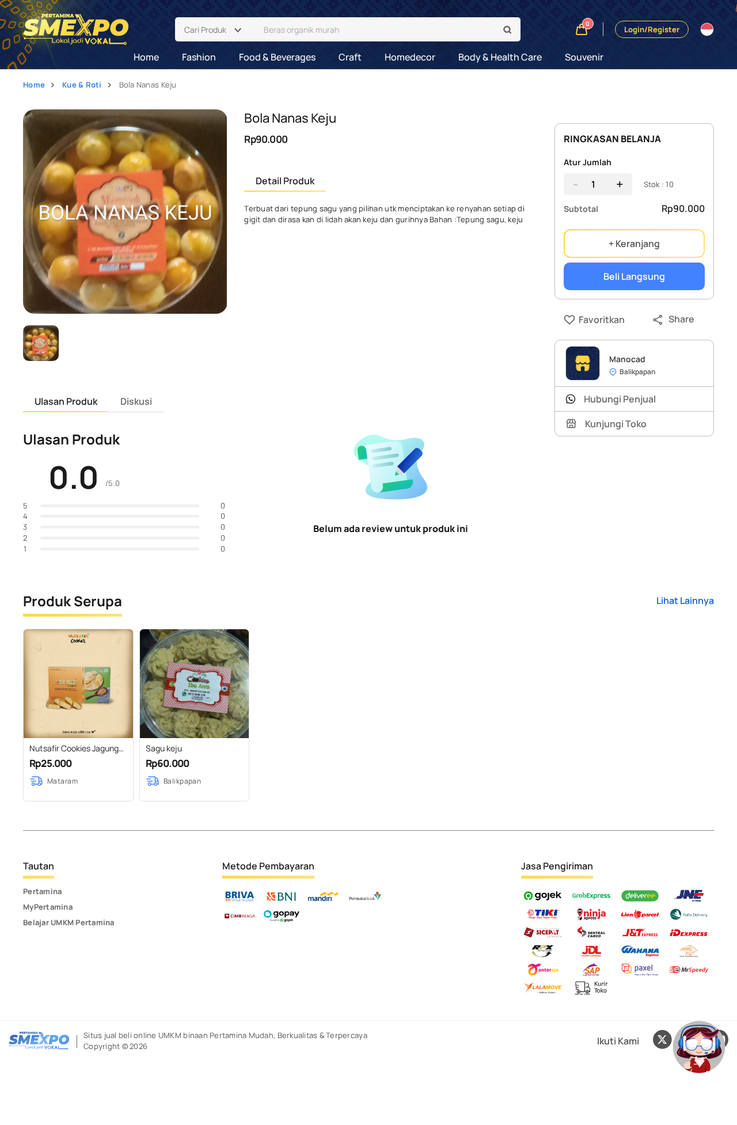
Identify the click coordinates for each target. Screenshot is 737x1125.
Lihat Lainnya (685, 600)
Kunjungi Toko (616, 423)
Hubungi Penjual (620, 399)
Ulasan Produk (66, 401)
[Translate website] (707, 29)
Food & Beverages (277, 57)
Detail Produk (285, 180)
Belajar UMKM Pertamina (69, 922)
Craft (350, 57)
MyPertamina (48, 907)
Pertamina (42, 891)
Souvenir (584, 57)
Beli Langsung (634, 276)
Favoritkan (581, 319)
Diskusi (136, 401)
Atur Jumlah (587, 162)
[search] (507, 30)
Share (681, 319)
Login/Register (651, 29)
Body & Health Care (500, 57)
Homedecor (410, 57)
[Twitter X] (662, 1040)
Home (146, 57)
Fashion (199, 57)
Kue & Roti (82, 84)
